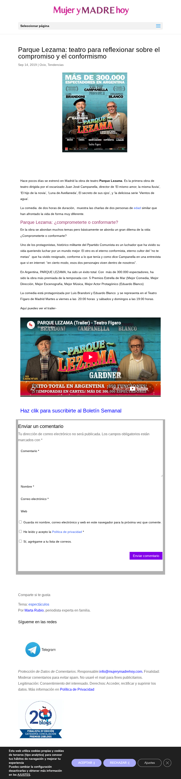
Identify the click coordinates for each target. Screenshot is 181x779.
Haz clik (30, 411)
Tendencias (56, 64)
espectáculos (38, 604)
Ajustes (149, 763)
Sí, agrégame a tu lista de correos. (47, 541)
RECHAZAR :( (119, 763)
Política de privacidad (67, 532)
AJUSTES (23, 775)
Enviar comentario (146, 556)
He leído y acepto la (53, 532)
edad (137, 208)
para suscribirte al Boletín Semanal (80, 411)
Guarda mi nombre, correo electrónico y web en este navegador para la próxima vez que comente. (92, 522)
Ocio (43, 64)
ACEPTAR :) (86, 763)
